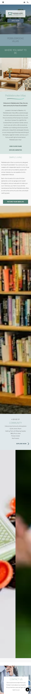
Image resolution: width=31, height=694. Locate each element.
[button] (24, 2)
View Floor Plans (15, 146)
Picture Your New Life (15, 202)
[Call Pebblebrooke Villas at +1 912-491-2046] (28, 2)
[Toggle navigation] (3, 2)
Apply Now (15, 21)
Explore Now (21, 444)
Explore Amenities (15, 150)
